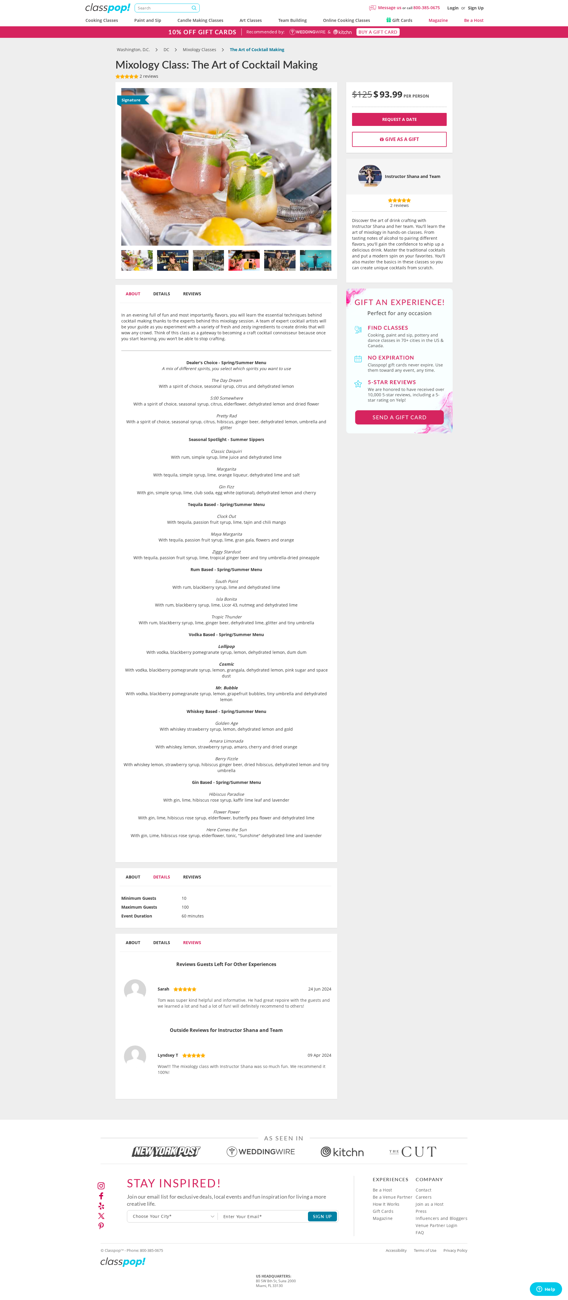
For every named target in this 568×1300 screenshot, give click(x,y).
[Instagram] (101, 1185)
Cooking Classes (101, 20)
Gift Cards (401, 20)
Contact (423, 1190)
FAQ (420, 1232)
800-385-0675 (426, 7)
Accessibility (396, 1250)
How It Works (386, 1204)
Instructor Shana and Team (412, 176)
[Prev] (137, 167)
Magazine (438, 20)
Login (453, 8)
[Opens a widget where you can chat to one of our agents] (546, 1289)
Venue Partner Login (436, 1225)
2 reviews (148, 76)
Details (161, 293)
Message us (389, 7)
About (133, 293)
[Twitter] (101, 1216)
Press (421, 1211)
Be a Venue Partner (392, 1197)
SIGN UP (322, 1216)
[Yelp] (101, 1206)
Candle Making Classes (200, 20)
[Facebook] (101, 1195)
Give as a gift (401, 139)
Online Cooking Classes (346, 20)
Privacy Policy (455, 1250)
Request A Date (399, 119)
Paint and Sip (147, 20)
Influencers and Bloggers (441, 1218)
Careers (424, 1197)
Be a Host (474, 20)
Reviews (192, 293)
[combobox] (172, 1216)
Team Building (292, 20)
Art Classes (251, 20)
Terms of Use (425, 1250)
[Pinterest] (101, 1226)
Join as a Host (429, 1204)
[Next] (316, 167)
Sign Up (476, 8)
